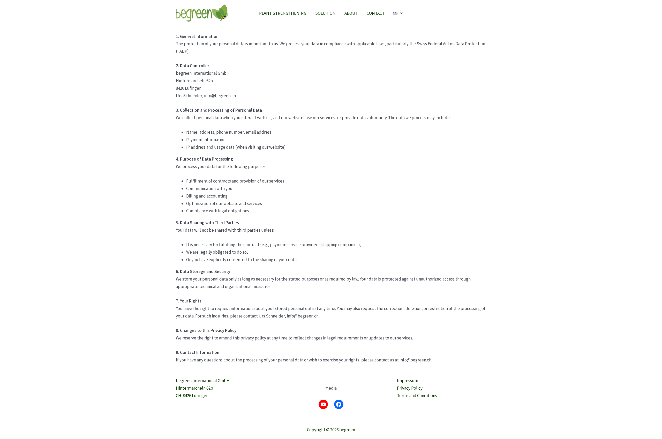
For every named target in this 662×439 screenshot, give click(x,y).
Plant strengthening (282, 13)
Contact (376, 13)
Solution (325, 13)
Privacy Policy (410, 388)
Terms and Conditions (417, 395)
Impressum (407, 380)
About (351, 13)
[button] (400, 13)
